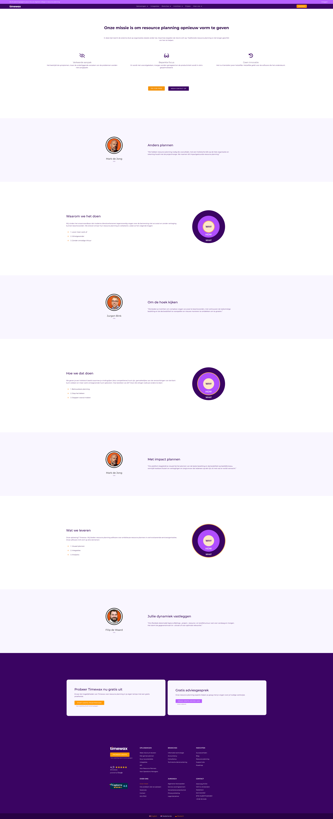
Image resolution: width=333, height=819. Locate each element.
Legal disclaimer (173, 796)
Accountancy (172, 756)
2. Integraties (75, 550)
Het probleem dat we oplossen (150, 787)
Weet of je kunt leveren (148, 753)
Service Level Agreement (176, 787)
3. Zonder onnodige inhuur (81, 241)
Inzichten (177, 6)
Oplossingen (141, 6)
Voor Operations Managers (149, 771)
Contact (142, 793)
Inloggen (324, 2)
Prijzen (188, 6)
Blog (197, 756)
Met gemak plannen (147, 756)
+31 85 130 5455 (201, 799)
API (141, 765)
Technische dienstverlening (177, 762)
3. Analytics (75, 555)
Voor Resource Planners (148, 768)
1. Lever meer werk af (79, 232)
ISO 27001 (143, 796)
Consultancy (172, 759)
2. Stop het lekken (77, 393)
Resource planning (202, 759)
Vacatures (143, 790)
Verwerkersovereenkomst (177, 790)
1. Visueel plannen (78, 546)
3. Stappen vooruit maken (81, 398)
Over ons (196, 6)
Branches (165, 6)
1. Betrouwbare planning (80, 389)
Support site (200, 762)
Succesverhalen (201, 753)
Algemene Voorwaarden (176, 784)
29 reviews (113, 770)
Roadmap (199, 765)
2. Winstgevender (77, 236)
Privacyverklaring (174, 793)
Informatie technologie (176, 753)
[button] (128, 232)
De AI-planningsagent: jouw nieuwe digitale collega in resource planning (35, 2)
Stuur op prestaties (146, 759)
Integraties (155, 6)
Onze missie (144, 784)
